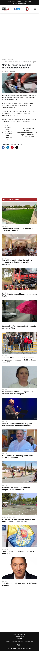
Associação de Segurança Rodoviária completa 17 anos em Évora (16, 489)
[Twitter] (18, 9)
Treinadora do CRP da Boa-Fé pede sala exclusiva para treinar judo (17, 393)
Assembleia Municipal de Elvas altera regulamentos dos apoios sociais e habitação (17, 262)
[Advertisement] (19, 34)
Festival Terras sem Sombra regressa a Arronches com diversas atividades (17, 425)
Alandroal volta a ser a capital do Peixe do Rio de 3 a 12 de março (18, 457)
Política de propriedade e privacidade (19, 641)
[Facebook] (15, 9)
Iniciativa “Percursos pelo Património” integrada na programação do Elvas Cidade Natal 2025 (19, 360)
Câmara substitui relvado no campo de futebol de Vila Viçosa (17, 229)
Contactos (19, 639)
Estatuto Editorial (19, 634)
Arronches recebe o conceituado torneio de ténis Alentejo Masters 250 (18, 520)
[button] (26, 9)
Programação (19, 637)
